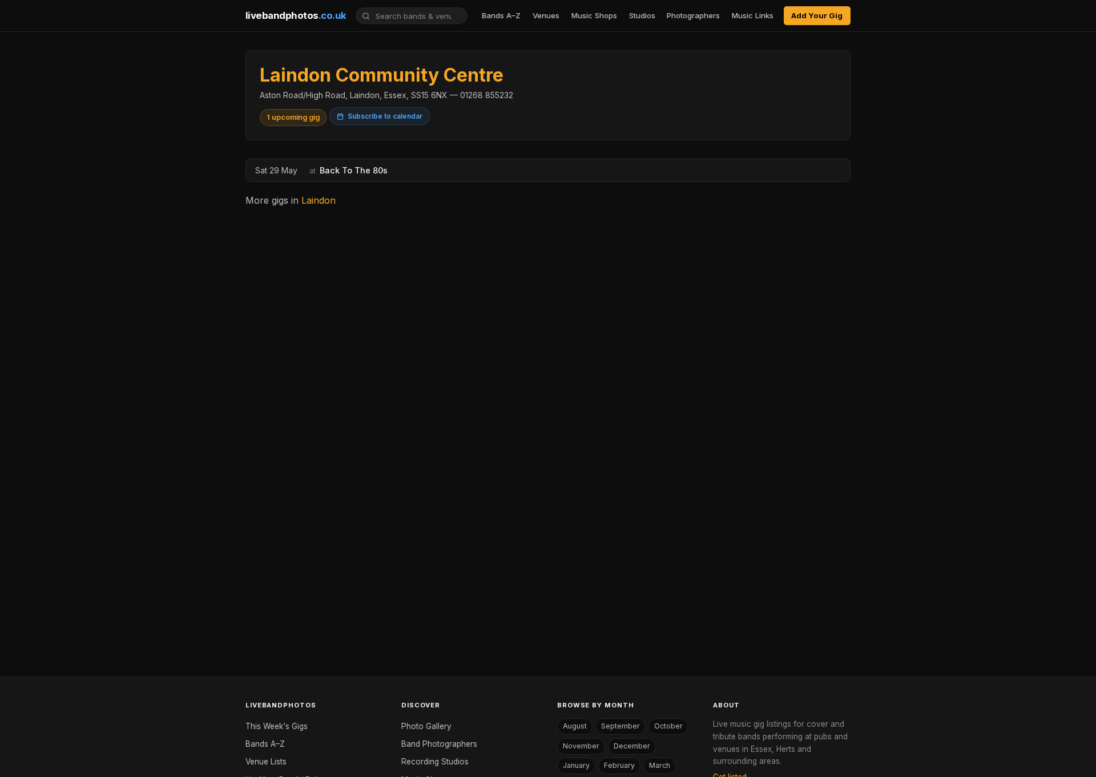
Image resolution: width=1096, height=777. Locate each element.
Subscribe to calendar (385, 116)
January (576, 765)
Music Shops (594, 15)
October (668, 726)
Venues (546, 15)
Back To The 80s (354, 170)
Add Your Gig (817, 15)
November (581, 746)
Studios (642, 15)
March (659, 765)
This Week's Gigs (276, 726)
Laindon (318, 200)
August (575, 726)
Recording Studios (435, 761)
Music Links (752, 15)
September (620, 726)
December (632, 746)
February (619, 765)
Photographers (693, 15)
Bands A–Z (501, 15)
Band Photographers (439, 743)
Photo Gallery (426, 726)
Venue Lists (266, 761)
